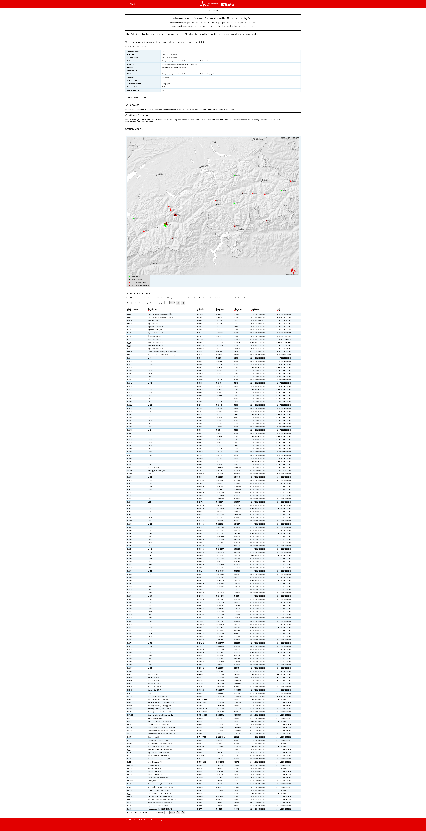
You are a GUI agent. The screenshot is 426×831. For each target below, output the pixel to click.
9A (216, 23)
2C (200, 26)
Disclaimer (154, 820)
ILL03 (129, 327)
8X (213, 23)
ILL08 (129, 345)
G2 (232, 23)
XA (208, 26)
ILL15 (129, 749)
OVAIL (129, 787)
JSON (148, 122)
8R (209, 23)
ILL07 (129, 339)
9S (224, 23)
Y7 (246, 23)
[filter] (130, 311)
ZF (244, 26)
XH (211, 26)
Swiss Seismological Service (139, 820)
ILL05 (129, 333)
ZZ (254, 23)
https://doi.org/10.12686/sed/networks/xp (264, 119)
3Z (196, 26)
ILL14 (129, 778)
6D (204, 26)
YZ (250, 23)
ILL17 (129, 793)
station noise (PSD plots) (137, 98)
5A (201, 23)
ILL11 (129, 740)
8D (205, 23)
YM (228, 26)
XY (242, 23)
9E (220, 23)
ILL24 (129, 756)
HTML (143, 122)
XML (152, 122)
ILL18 (129, 809)
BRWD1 (130, 715)
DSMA (129, 737)
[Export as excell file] (178, 303)
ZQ (252, 26)
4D (197, 23)
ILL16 (129, 752)
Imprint (162, 820)
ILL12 (129, 806)
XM (216, 26)
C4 (228, 23)
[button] (130, 4)
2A (192, 26)
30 (193, 23)
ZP (248, 26)
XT (220, 26)
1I (189, 23)
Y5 (232, 26)
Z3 (236, 26)
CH (185, 23)
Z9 (240, 26)
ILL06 (129, 342)
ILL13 (129, 784)
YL (224, 26)
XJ (238, 23)
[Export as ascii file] (183, 303)
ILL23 (129, 759)
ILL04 (129, 348)
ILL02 (129, 336)
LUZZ (129, 762)
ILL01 (129, 330)
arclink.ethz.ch (172, 109)
